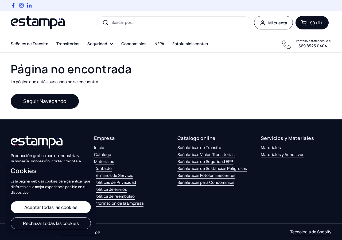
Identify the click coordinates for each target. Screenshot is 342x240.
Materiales (104, 161)
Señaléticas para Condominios (205, 182)
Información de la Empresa (118, 203)
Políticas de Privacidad (115, 182)
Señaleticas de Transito (199, 147)
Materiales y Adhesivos (282, 154)
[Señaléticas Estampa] (38, 22)
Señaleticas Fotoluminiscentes (206, 175)
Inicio (99, 147)
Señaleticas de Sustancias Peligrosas (212, 168)
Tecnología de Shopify (310, 232)
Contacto (103, 168)
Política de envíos (110, 189)
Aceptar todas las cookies (50, 207)
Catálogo (102, 154)
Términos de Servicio (113, 175)
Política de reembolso (114, 196)
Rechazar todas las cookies (51, 223)
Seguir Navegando (44, 101)
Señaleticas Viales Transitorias (206, 154)
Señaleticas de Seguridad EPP (205, 161)
